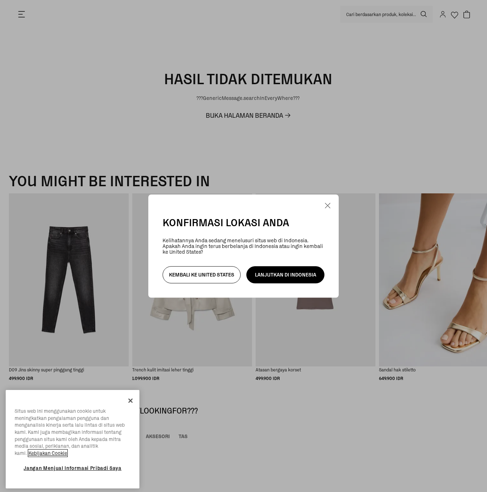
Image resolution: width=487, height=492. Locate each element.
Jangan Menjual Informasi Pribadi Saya (72, 468)
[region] (72, 439)
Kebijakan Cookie (48, 453)
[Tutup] (130, 401)
